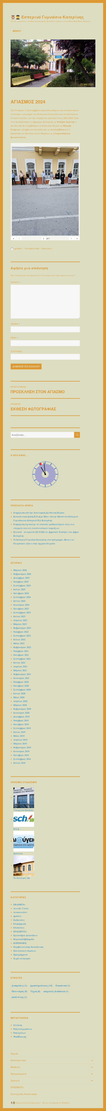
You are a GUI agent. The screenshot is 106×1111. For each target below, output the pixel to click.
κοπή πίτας (19, 997)
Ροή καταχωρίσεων (22, 1028)
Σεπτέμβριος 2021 (22, 658)
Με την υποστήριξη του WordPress (56, 1103)
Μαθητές (15, 1067)
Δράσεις (17, 916)
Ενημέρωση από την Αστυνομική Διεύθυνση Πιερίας (39, 512)
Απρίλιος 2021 (20, 666)
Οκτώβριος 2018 (21, 755)
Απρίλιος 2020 (20, 701)
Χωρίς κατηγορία (21, 958)
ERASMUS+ (19, 904)
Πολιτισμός (19, 991)
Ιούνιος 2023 (19, 616)
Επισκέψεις (18, 927)
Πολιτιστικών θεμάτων (24, 950)
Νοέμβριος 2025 (21, 581)
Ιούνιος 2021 (19, 662)
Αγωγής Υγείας (21, 908)
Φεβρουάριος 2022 (22, 647)
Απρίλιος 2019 (20, 739)
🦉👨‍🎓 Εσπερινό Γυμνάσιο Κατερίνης (47, 17)
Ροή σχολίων (19, 1032)
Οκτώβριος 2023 (21, 608)
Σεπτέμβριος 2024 (22, 597)
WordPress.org (19, 1036)
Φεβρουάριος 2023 (22, 627)
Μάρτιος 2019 (20, 743)
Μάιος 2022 (18, 643)
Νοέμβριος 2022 (21, 631)
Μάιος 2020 (18, 697)
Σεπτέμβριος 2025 (22, 585)
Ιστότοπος (16, 351)
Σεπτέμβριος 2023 (22, 612)
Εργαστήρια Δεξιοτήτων (25, 935)
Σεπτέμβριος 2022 (22, 635)
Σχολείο (15, 1080)
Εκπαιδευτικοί (18, 1060)
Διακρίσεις (19, 985)
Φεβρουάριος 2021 (22, 674)
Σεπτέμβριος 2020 (22, 689)
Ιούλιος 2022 (19, 639)
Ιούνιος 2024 (19, 600)
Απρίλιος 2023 (20, 620)
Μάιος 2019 (18, 735)
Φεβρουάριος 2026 (22, 573)
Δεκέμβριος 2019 (21, 716)
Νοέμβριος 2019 (21, 720)
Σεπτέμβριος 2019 (22, 728)
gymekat (17, 248)
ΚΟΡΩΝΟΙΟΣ (20, 943)
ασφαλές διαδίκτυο (55, 991)
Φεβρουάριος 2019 (22, 747)
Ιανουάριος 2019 (21, 751)
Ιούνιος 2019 (19, 731)
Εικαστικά (63, 985)
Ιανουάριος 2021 (21, 678)
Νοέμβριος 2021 (21, 651)
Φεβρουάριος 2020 (22, 708)
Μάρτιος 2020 (20, 704)
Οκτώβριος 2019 (21, 724)
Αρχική (14, 1053)
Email (15, 337)
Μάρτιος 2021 (20, 670)
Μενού (17, 30)
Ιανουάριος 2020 (21, 712)
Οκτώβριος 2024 (21, 593)
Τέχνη (35, 991)
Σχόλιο (15, 282)
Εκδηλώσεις (47, 248)
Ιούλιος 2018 (19, 762)
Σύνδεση (17, 1025)
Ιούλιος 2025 (19, 589)
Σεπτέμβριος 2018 (22, 758)
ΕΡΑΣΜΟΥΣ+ (20, 931)
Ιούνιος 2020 (19, 693)
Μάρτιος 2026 (20, 570)
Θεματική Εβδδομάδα (23, 939)
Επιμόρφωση (19, 923)
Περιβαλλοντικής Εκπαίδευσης (28, 946)
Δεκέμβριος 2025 (21, 577)
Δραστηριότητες (41, 985)
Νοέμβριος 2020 (21, 681)
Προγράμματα (20, 954)
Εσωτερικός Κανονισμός (24, 1094)
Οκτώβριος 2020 (21, 685)
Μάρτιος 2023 (20, 624)
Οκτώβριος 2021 (21, 654)
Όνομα (15, 324)
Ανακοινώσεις (20, 912)
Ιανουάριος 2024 (21, 604)
